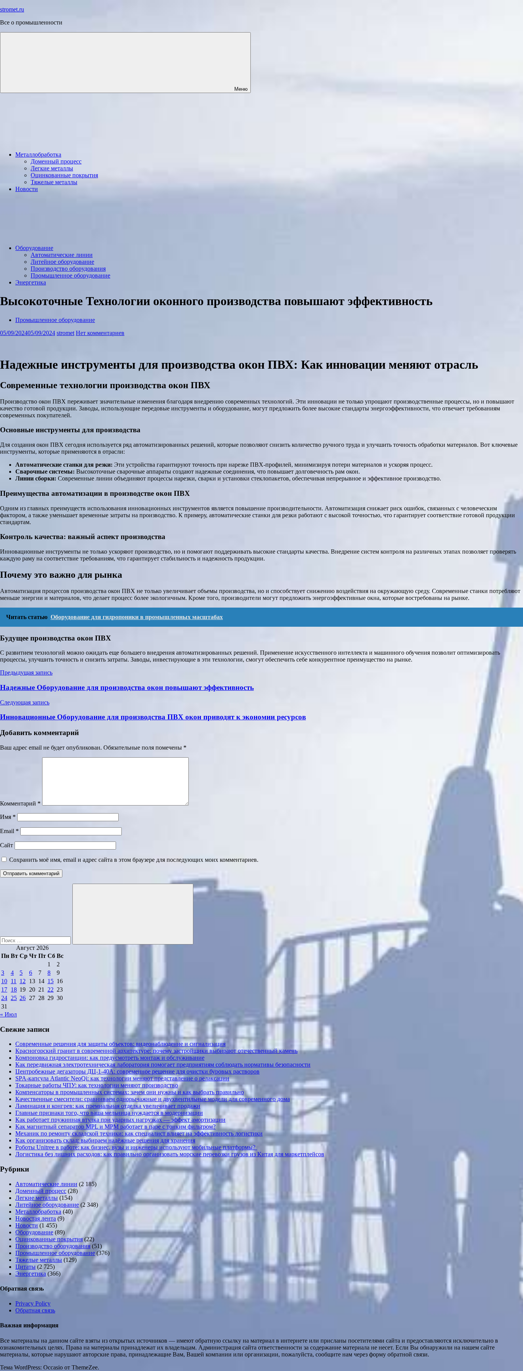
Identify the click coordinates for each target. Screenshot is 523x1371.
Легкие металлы (52, 168)
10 (4, 981)
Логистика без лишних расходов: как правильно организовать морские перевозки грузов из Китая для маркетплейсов (169, 1154)
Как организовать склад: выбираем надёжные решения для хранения (105, 1140)
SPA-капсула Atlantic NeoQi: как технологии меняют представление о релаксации (122, 1078)
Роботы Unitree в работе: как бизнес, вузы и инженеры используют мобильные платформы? (136, 1147)
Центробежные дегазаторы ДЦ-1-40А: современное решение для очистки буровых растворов (137, 1071)
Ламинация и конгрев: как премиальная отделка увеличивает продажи (107, 1106)
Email (9, 831)
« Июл (8, 1014)
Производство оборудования (68, 268)
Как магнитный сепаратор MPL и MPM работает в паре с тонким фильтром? (115, 1126)
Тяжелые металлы (54, 182)
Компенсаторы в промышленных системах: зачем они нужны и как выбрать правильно (129, 1092)
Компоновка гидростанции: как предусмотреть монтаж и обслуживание (109, 1057)
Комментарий (20, 803)
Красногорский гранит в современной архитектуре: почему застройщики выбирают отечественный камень (156, 1050)
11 (13, 981)
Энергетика (30, 282)
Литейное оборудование (62, 261)
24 (4, 998)
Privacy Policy (33, 1303)
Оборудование (34, 248)
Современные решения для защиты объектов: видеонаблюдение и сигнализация (120, 1044)
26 (23, 998)
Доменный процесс (56, 161)
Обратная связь (35, 1310)
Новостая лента (35, 1218)
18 (14, 989)
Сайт (6, 845)
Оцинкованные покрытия (64, 175)
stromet (65, 333)
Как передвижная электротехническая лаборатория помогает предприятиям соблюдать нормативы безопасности (163, 1064)
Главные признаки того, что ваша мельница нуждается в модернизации (109, 1113)
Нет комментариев (100, 333)
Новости (26, 189)
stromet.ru (12, 9)
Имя (8, 817)
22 (50, 989)
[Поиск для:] (36, 940)
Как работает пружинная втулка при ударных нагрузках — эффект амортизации (120, 1119)
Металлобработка (38, 154)
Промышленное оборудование (70, 275)
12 (23, 981)
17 (4, 989)
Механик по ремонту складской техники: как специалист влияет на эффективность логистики (139, 1133)
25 (14, 998)
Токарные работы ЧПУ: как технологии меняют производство (96, 1085)
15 (50, 981)
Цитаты (25, 1266)
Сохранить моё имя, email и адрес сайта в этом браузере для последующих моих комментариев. (133, 859)
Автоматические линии (62, 255)
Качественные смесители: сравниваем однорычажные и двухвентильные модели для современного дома (152, 1099)
